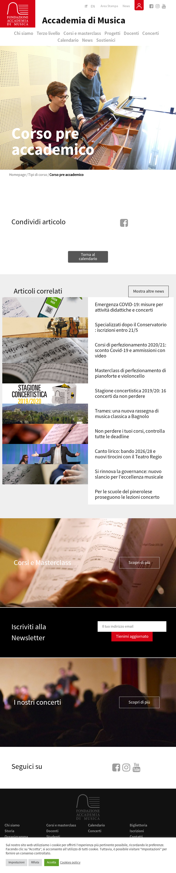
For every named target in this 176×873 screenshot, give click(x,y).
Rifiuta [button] (35, 862)
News (126, 6)
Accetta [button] (51, 862)
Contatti (136, 836)
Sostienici (105, 40)
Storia (9, 831)
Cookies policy (70, 863)
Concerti (150, 33)
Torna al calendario (88, 256)
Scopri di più (139, 562)
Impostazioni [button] (16, 862)
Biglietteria (138, 825)
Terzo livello (48, 33)
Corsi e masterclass (82, 33)
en (93, 6)
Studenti (53, 836)
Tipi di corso (37, 174)
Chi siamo (23, 33)
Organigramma (16, 836)
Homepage (17, 174)
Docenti (131, 33)
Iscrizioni (137, 831)
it (86, 6)
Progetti (112, 33)
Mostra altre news (148, 291)
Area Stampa (109, 6)
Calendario (68, 40)
